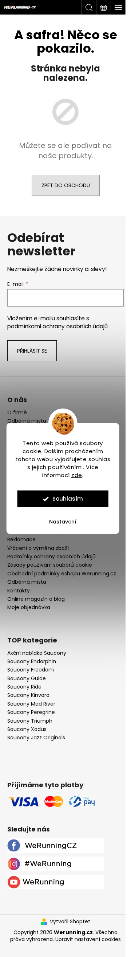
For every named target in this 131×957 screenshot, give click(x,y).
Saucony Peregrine (31, 712)
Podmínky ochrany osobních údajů (51, 556)
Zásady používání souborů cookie (49, 564)
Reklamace (21, 539)
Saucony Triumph (29, 721)
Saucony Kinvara (28, 695)
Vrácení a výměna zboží (38, 548)
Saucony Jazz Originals (36, 737)
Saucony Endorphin (31, 661)
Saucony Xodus (27, 729)
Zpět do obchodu (65, 185)
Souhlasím (67, 498)
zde (76, 475)
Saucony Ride (24, 686)
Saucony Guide (26, 678)
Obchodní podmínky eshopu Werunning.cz (61, 573)
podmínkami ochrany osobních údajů (57, 326)
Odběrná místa (26, 421)
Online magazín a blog (36, 599)
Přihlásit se (32, 350)
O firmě (17, 412)
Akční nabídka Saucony (36, 653)
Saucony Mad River (31, 704)
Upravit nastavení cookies (88, 939)
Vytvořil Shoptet (70, 921)
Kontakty (18, 590)
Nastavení (62, 521)
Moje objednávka (28, 607)
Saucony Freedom (30, 669)
